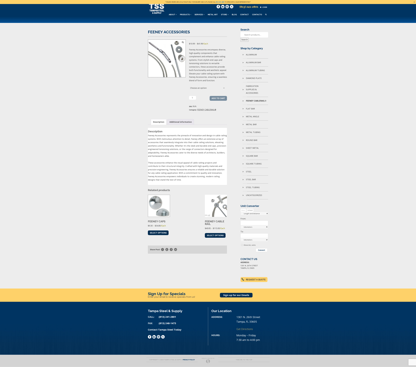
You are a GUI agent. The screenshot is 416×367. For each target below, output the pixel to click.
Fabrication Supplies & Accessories (252, 89)
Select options (158, 232)
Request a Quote (256, 279)
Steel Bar (251, 179)
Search (244, 39)
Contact (244, 15)
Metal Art (213, 15)
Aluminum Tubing (255, 70)
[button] (183, 42)
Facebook (218, 6)
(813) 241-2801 (249, 6)
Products (185, 15)
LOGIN (264, 7)
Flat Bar (250, 108)
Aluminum (251, 54)
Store (224, 15)
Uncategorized (254, 195)
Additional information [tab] (180, 122)
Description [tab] (158, 122)
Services (199, 15)
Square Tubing (254, 163)
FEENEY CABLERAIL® (206, 109)
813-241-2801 (220, 2)
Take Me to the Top (244, 360)
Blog (234, 15)
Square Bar (252, 156)
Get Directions (244, 329)
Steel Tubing (253, 187)
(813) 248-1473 (167, 323)
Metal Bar (251, 124)
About (172, 15)
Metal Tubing (253, 132)
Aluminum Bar (253, 62)
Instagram (227, 6)
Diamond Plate (254, 78)
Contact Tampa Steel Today (164, 329)
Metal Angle (252, 116)
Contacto (257, 15)
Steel (249, 171)
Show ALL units (250, 245)
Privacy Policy (189, 360)
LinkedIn (222, 6)
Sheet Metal (252, 148)
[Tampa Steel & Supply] (156, 8)
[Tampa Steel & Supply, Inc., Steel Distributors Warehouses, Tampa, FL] (156, 346)
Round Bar (251, 140)
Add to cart (218, 98)
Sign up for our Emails (236, 295)
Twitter (231, 6)
